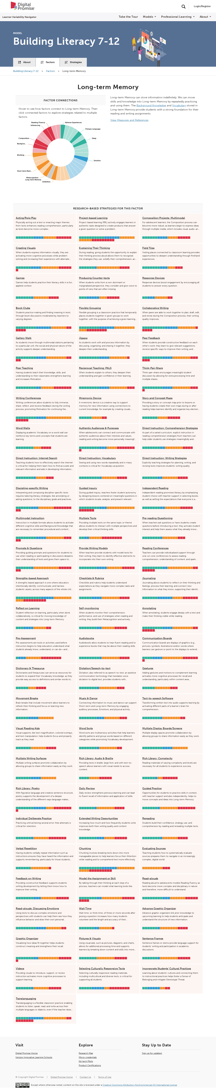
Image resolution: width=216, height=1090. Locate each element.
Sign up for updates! (152, 1053)
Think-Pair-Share (152, 368)
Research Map (86, 1053)
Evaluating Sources (154, 848)
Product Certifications (90, 1065)
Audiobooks (86, 638)
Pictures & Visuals (90, 938)
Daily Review (87, 788)
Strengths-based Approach (32, 578)
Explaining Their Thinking (94, 248)
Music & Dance (88, 698)
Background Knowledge (151, 105)
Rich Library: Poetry (28, 788)
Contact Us (85, 1077)
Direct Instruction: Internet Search (36, 458)
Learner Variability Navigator (19, 16)
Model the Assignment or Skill (97, 878)
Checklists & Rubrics (91, 578)
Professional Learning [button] (176, 16)
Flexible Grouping (90, 308)
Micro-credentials (88, 1057)
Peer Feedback (151, 338)
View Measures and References (129, 120)
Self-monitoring (89, 608)
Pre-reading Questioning (157, 518)
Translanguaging (26, 998)
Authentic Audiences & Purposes (99, 428)
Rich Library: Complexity (157, 758)
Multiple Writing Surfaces (31, 758)
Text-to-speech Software (157, 698)
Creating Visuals (26, 248)
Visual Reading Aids (28, 728)
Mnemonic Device (90, 398)
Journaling (149, 578)
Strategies (76, 62)
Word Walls (23, 428)
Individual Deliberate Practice (34, 818)
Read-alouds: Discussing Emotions (37, 908)
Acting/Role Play (26, 217)
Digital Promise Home (26, 1053)
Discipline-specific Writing (32, 488)
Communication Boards (157, 638)
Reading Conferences (155, 548)
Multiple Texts (87, 518)
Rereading (148, 818)
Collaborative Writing (155, 308)
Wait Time (85, 908)
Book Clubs (23, 308)
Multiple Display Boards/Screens (162, 728)
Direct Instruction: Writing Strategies (164, 458)
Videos (20, 968)
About (27, 62)
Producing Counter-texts (94, 278)
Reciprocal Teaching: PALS (95, 368)
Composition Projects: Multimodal (163, 217)
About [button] (204, 16)
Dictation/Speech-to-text (94, 668)
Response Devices (153, 278)
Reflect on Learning (28, 608)
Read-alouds (150, 878)
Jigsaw (83, 338)
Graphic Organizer (27, 938)
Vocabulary (179, 105)
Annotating (149, 608)
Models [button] (148, 16)
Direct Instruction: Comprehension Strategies (170, 428)
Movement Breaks (27, 698)
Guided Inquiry (88, 488)
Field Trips (148, 248)
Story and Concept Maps (157, 398)
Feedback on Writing (28, 878)
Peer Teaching (24, 368)
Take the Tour (128, 16)
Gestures (147, 668)
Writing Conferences (28, 398)
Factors (50, 62)
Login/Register (202, 6)
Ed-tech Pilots (86, 1061)
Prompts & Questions (29, 548)
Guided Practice (152, 788)
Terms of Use (104, 1077)
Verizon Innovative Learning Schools (33, 1057)
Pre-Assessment (26, 638)
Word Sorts (86, 728)
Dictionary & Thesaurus (30, 668)
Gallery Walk (23, 338)
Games (20, 278)
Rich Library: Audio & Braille (96, 758)
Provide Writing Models (93, 548)
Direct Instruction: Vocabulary (97, 458)
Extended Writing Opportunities (98, 818)
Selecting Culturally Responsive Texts (102, 968)
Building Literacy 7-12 (26, 71)
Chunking (85, 848)
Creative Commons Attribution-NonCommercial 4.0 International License (140, 1085)
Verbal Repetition (26, 848)
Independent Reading (155, 488)
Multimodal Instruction (30, 518)
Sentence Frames (152, 938)
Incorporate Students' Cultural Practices (166, 968)
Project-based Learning (93, 217)
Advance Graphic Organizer (159, 908)
